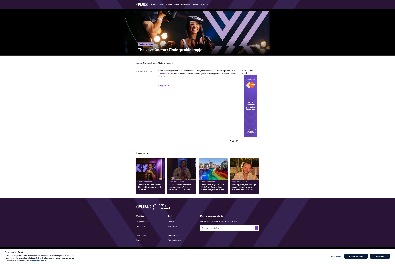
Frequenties (140, 226)
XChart (169, 5)
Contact (171, 222)
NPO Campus (173, 235)
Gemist (138, 240)
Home (154, 5)
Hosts (138, 231)
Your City (204, 5)
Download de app (174, 240)
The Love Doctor (165, 74)
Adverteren (172, 226)
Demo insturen (141, 235)
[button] (257, 5)
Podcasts (185, 5)
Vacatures (171, 231)
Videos (195, 5)
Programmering (142, 222)
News (161, 5)
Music (176, 5)
